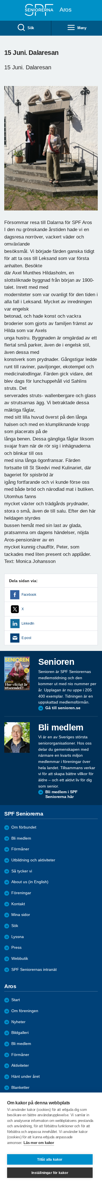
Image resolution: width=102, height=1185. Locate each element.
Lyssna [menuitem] (17, 937)
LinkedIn (28, 623)
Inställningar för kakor (49, 1173)
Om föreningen (24, 1011)
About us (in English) (29, 882)
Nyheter (18, 1022)
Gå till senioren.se (62, 708)
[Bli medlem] (17, 737)
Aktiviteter (20, 1065)
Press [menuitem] (16, 947)
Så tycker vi (21, 871)
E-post (26, 638)
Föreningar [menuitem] (21, 893)
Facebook (29, 594)
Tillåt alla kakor (49, 1160)
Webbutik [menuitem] (19, 958)
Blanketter (20, 1087)
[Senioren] (17, 673)
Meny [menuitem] (81, 28)
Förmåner (20, 849)
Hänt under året (25, 1076)
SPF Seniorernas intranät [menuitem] (34, 969)
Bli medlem (21, 838)
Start (15, 1000)
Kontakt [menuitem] (18, 904)
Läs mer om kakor (39, 1143)
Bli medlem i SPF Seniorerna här (61, 794)
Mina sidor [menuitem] (20, 915)
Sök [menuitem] (30, 28)
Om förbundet (23, 827)
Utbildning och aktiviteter (33, 860)
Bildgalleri (20, 1033)
